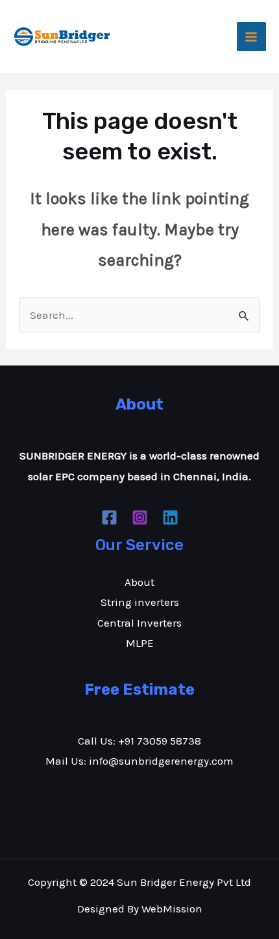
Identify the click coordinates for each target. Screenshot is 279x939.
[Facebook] (109, 517)
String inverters (140, 602)
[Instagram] (140, 517)
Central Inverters (139, 622)
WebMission (171, 908)
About (139, 581)
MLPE (140, 642)
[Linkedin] (170, 517)
